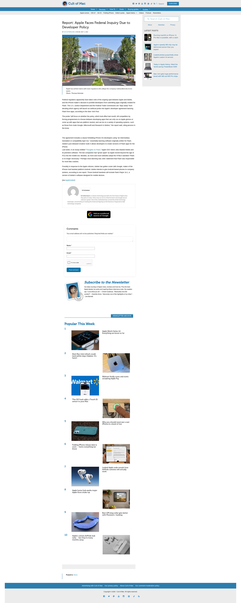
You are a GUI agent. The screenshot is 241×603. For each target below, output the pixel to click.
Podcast (148, 13)
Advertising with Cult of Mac (92, 586)
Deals (121, 9)
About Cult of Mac (126, 586)
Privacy (172, 25)
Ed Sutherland (69, 32)
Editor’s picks (120, 13)
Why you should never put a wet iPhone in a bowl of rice (115, 423)
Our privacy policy (111, 586)
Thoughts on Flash (93, 150)
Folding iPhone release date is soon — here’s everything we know (84, 447)
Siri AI (99, 13)
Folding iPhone (108, 13)
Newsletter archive (122, 316)
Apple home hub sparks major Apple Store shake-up (84, 491)
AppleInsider (70, 180)
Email (69, 253)
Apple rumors (84, 13)
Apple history (130, 13)
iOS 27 (93, 13)
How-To (112, 9)
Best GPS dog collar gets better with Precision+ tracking (115, 514)
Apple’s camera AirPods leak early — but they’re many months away (83, 538)
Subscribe (173, 4)
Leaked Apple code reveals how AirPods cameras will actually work (115, 469)
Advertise (161, 25)
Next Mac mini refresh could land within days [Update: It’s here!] (84, 356)
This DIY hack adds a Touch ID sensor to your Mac (85, 400)
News (93, 9)
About (150, 25)
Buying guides (133, 9)
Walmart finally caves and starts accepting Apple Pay (115, 378)
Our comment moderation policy (147, 586)
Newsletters (157, 13)
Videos (141, 13)
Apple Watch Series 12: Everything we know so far (113, 332)
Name (69, 245)
